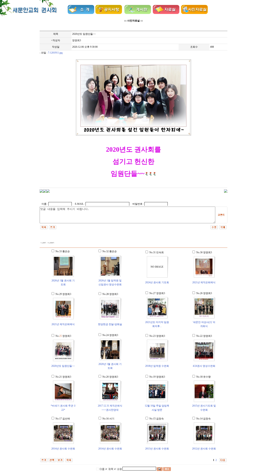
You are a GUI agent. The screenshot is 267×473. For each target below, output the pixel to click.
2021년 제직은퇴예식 (203, 282)
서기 (111, 418)
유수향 (207, 376)
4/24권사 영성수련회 (204, 365)
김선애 (66, 418)
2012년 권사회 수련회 (204, 448)
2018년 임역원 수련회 (157, 365)
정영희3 (76, 40)
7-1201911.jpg (55, 52)
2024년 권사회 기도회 (157, 282)
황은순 (66, 251)
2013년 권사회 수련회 (157, 448)
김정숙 (160, 418)
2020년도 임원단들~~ (63, 365)
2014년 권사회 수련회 (63, 448)
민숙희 (160, 252)
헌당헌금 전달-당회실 (110, 324)
